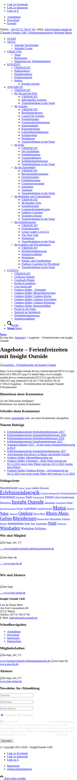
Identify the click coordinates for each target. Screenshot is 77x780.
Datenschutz (14, 641)
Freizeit (49, 496)
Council (28, 488)
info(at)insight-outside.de (23, 617)
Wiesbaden (10, 527)
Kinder (70, 503)
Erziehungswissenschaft (50, 493)
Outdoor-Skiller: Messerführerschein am (29, 457)
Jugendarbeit (61, 503)
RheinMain (55, 519)
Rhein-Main (39, 513)
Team (33, 524)
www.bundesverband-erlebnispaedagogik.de (25, 660)
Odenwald (13, 514)
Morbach (70, 509)
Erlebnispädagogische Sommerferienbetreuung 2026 (36, 435)
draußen (35, 488)
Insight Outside (28, 502)
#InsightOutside (9, 487)
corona (21, 488)
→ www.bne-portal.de (12, 592)
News (3, 334)
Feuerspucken (38, 497)
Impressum (13, 637)
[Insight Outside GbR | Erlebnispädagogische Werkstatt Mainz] (36, 32)
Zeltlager (40, 528)
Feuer (29, 496)
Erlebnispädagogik (20, 492)
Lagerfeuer (30, 508)
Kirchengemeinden (8, 509)
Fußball (57, 497)
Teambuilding (41, 524)
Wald (52, 523)
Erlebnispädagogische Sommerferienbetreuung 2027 (36, 451)
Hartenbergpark (67, 497)
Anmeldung (14, 16)
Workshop (27, 528)
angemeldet (17, 418)
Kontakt (11, 23)
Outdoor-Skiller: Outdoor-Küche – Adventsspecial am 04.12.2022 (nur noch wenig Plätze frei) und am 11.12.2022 (41, 472)
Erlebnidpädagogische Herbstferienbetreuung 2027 (36, 431)
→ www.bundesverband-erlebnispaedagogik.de (27, 548)
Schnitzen (66, 519)
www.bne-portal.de (11, 681)
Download (13, 20)
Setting (3, 523)
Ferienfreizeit (7, 497)
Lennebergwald (44, 508)
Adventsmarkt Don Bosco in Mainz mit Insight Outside (38, 454)
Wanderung (61, 524)
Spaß (27, 523)
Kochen (19, 509)
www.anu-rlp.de (9, 664)
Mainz (59, 507)
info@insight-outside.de (58, 29)
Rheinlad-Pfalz (43, 519)
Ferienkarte (20, 497)
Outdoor (25, 513)
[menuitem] (42, 17)
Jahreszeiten (50, 503)
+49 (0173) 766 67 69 (22, 29)
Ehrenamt (44, 487)
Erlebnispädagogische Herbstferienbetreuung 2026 (35, 438)
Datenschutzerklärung (32, 721)
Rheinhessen (24, 518)
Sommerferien (16, 523)
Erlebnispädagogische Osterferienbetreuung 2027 (35, 441)
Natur (4, 513)
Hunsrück (5, 502)
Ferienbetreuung (69, 493)
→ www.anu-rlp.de (11, 563)
